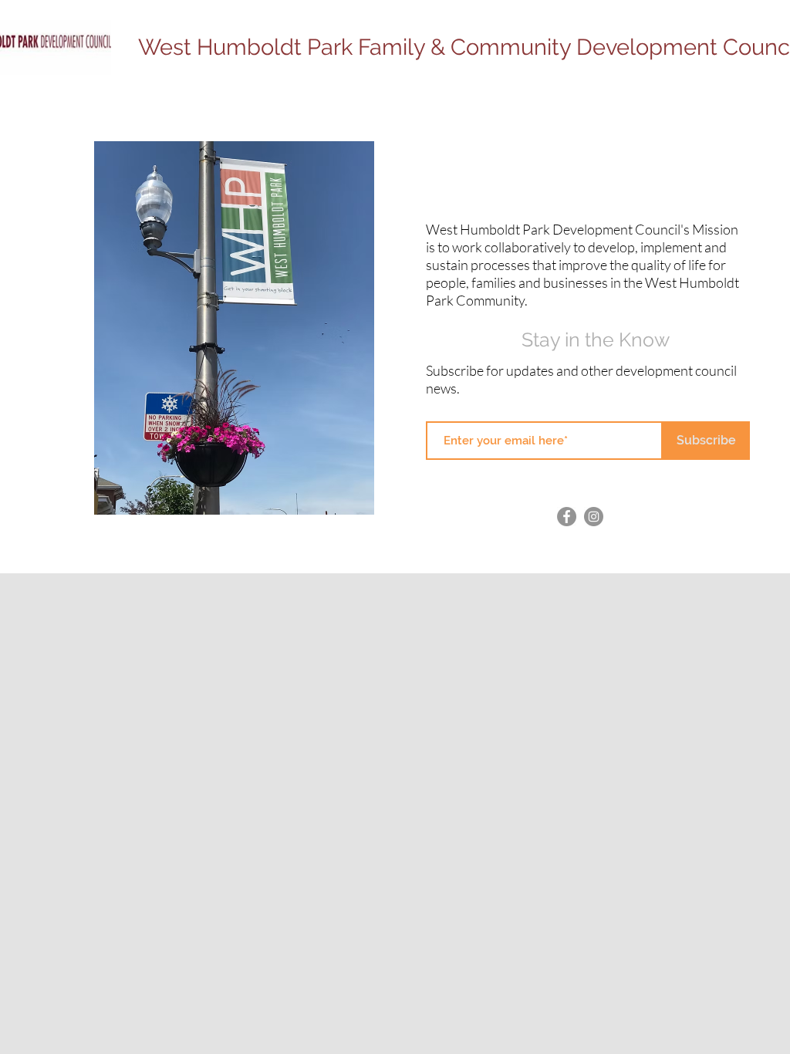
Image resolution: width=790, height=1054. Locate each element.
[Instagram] (593, 516)
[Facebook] (566, 516)
